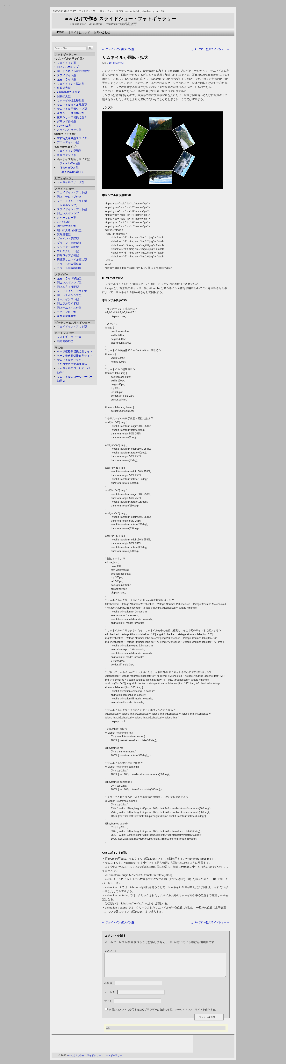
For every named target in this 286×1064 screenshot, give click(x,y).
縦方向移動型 (65, 341)
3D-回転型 (63, 221)
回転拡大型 (64, 96)
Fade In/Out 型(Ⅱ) (70, 171)
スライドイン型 (66, 75)
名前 (108, 983)
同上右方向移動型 (68, 286)
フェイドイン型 (66, 62)
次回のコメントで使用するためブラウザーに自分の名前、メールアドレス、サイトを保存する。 (163, 1009)
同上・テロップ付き (69, 196)
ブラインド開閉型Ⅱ (69, 242)
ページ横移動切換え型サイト (74, 355)
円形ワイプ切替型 (68, 255)
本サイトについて (79, 32)
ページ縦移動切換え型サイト (74, 351)
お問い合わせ (102, 32)
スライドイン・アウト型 (72, 209)
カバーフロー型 (66, 217)
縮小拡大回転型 (66, 226)
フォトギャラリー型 (69, 336)
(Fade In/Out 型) (68, 163)
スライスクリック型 (69, 129)
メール (109, 992)
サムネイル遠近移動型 (70, 100)
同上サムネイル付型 (69, 307)
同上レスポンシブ (68, 66)
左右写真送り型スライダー (73, 138)
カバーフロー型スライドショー (210, 49)
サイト (108, 1000)
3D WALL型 (64, 125)
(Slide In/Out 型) (68, 167)
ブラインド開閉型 (68, 238)
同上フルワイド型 (68, 303)
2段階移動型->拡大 (68, 92)
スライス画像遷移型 (69, 263)
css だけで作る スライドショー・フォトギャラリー (120, 18)
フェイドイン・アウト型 (72, 192)
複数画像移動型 (66, 316)
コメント (110, 950)
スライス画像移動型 (69, 267)
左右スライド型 (66, 79)
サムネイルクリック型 (70, 182)
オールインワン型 (68, 299)
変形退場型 (64, 234)
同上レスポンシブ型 (69, 282)
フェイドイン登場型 (69, 150)
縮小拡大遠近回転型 (69, 230)
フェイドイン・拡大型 (70, 83)
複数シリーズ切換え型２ (72, 117)
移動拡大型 (64, 87)
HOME (60, 32)
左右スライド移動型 (69, 278)
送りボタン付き (66, 154)
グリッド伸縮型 (66, 121)
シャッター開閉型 (68, 246)
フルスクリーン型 (68, 251)
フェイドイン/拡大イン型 (118, 49)
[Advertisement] (122, 37)
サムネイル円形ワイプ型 (72, 108)
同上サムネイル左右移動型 (73, 71)
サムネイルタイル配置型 (72, 104)
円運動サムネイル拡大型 (72, 259)
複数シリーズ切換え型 (70, 113)
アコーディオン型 (68, 142)
